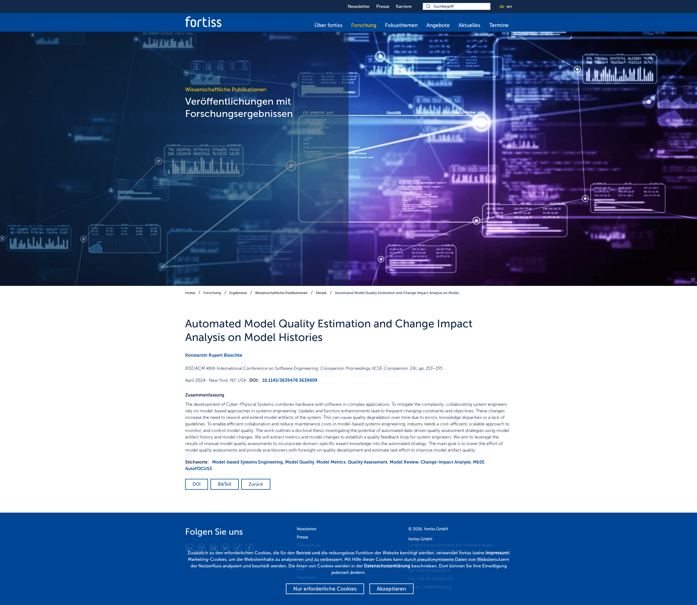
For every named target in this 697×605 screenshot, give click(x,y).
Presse (382, 6)
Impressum (496, 552)
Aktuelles (469, 25)
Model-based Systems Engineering (247, 462)
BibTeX (224, 484)
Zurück (256, 484)
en (509, 6)
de (502, 6)
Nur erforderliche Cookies (325, 589)
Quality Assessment (367, 462)
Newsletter (359, 6)
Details (321, 293)
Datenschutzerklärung (387, 565)
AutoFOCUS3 (198, 468)
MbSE (478, 462)
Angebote (438, 25)
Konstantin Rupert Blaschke (213, 355)
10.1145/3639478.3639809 (289, 380)
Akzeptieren (391, 589)
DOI (196, 484)
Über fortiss (328, 25)
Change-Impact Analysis (446, 462)
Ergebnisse (238, 293)
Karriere (404, 6)
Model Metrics (331, 462)
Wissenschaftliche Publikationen (281, 293)
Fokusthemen (401, 25)
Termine (499, 25)
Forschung (363, 25)
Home (190, 293)
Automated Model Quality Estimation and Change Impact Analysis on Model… (398, 293)
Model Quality (299, 462)
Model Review (404, 462)
